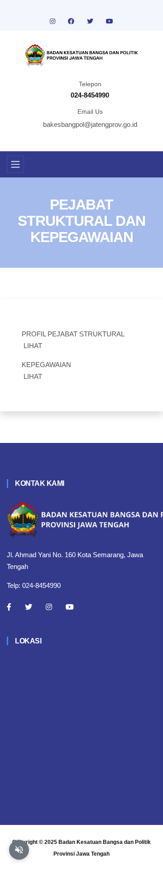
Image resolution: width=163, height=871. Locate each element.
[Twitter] (28, 607)
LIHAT (33, 345)
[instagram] (53, 21)
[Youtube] (70, 607)
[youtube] (110, 21)
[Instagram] (49, 607)
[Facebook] (9, 607)
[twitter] (91, 21)
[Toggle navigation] (15, 164)
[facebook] (72, 21)
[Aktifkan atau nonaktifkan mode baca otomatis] (19, 850)
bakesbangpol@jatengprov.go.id (90, 124)
